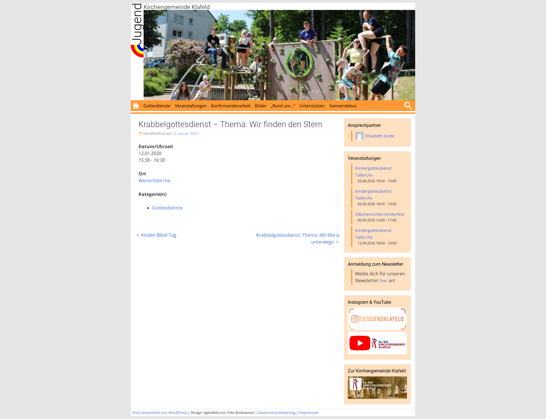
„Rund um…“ (283, 105)
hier (383, 280)
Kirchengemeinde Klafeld (177, 7)
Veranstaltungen (191, 105)
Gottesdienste (156, 105)
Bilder (260, 105)
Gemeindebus (343, 105)
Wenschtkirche (154, 180)
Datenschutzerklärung (276, 412)
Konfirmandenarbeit (231, 105)
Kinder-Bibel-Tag (155, 235)
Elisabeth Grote (379, 136)
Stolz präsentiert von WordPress (159, 412)
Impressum (308, 412)
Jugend (136, 24)
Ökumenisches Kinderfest (379, 214)
